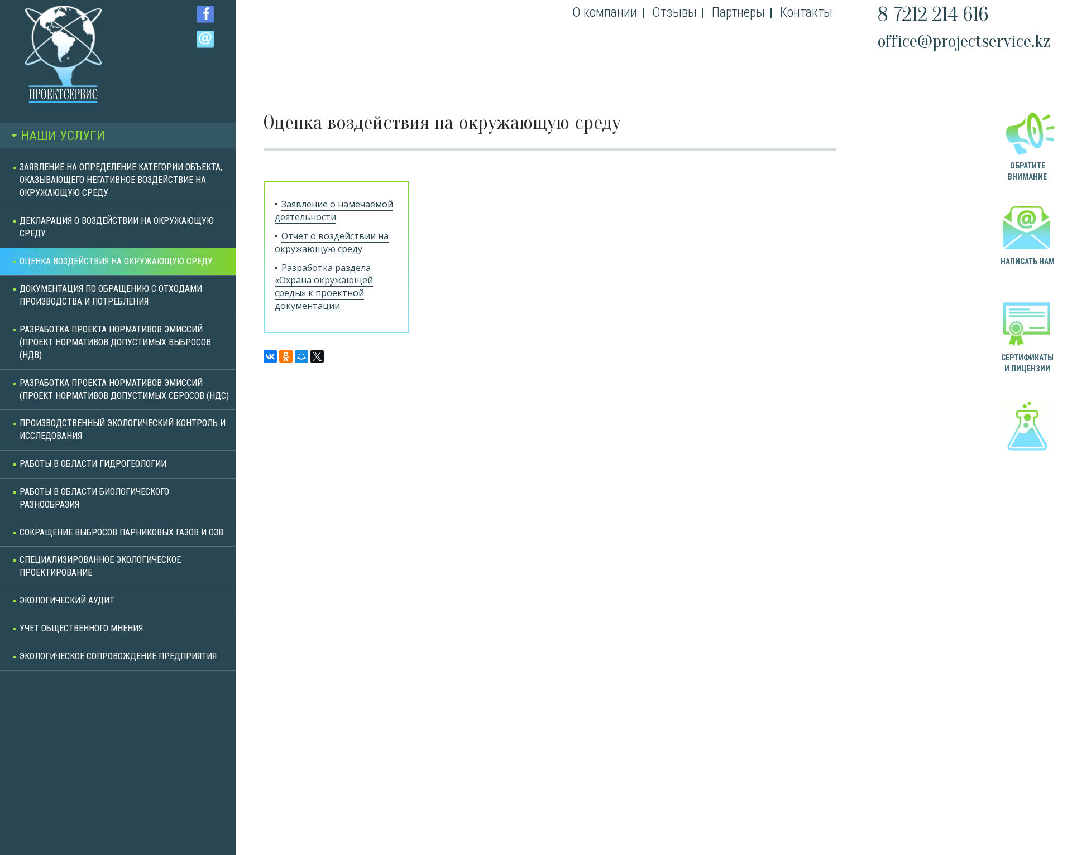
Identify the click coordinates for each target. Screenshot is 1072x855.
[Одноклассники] (286, 356)
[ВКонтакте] (270, 356)
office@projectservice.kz (964, 41)
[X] (317, 356)
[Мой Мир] (301, 356)
